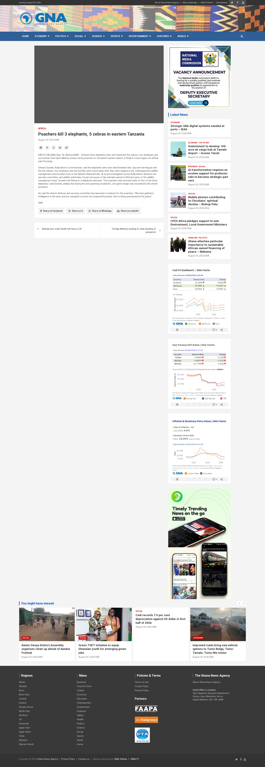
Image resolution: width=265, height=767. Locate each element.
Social (79, 36)
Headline (192, 238)
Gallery (80, 715)
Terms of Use (142, 682)
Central (22, 698)
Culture (80, 690)
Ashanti (23, 686)
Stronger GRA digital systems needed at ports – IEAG (197, 127)
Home (25, 36)
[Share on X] (47, 147)
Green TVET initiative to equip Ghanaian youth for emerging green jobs (102, 648)
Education (82, 698)
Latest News (179, 115)
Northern (23, 715)
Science (97, 36)
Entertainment (138, 36)
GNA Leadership (189, 2)
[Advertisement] (99, 264)
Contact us (83, 759)
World (182, 36)
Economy (41, 36)
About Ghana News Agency (167, 2)
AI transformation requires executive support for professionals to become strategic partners (208, 175)
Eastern (23, 702)
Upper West (25, 731)
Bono (21, 690)
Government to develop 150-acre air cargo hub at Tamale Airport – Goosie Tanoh (207, 149)
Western (23, 740)
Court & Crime (84, 686)
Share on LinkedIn (130, 211)
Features (163, 36)
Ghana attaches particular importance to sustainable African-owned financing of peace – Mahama (206, 246)
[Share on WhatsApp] (53, 147)
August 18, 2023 (46, 140)
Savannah (24, 723)
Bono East (24, 694)
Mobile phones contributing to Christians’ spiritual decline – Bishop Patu (206, 200)
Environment (83, 707)
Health (80, 719)
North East (24, 711)
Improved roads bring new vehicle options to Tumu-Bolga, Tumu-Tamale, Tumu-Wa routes (215, 648)
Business (192, 166)
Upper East (24, 727)
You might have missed (37, 603)
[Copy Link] (66, 147)
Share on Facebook (52, 211)
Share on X (77, 211)
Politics (60, 36)
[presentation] (239, 603)
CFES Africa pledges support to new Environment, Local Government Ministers (199, 222)
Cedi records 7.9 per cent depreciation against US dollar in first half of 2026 (160, 618)
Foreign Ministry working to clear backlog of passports (134, 230)
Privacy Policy (142, 690)
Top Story (204, 143)
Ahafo (22, 682)
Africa (42, 128)
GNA (57, 140)
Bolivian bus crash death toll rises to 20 (62, 228)
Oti (20, 719)
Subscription (221, 2)
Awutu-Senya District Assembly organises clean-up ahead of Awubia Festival (45, 648)
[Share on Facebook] (40, 147)
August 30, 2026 (178, 133)
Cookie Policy (141, 686)
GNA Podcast (207, 2)
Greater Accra (26, 707)
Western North (26, 744)
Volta (21, 736)
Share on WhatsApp (101, 211)
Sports (115, 36)
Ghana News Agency (47, 759)
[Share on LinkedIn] (60, 147)
